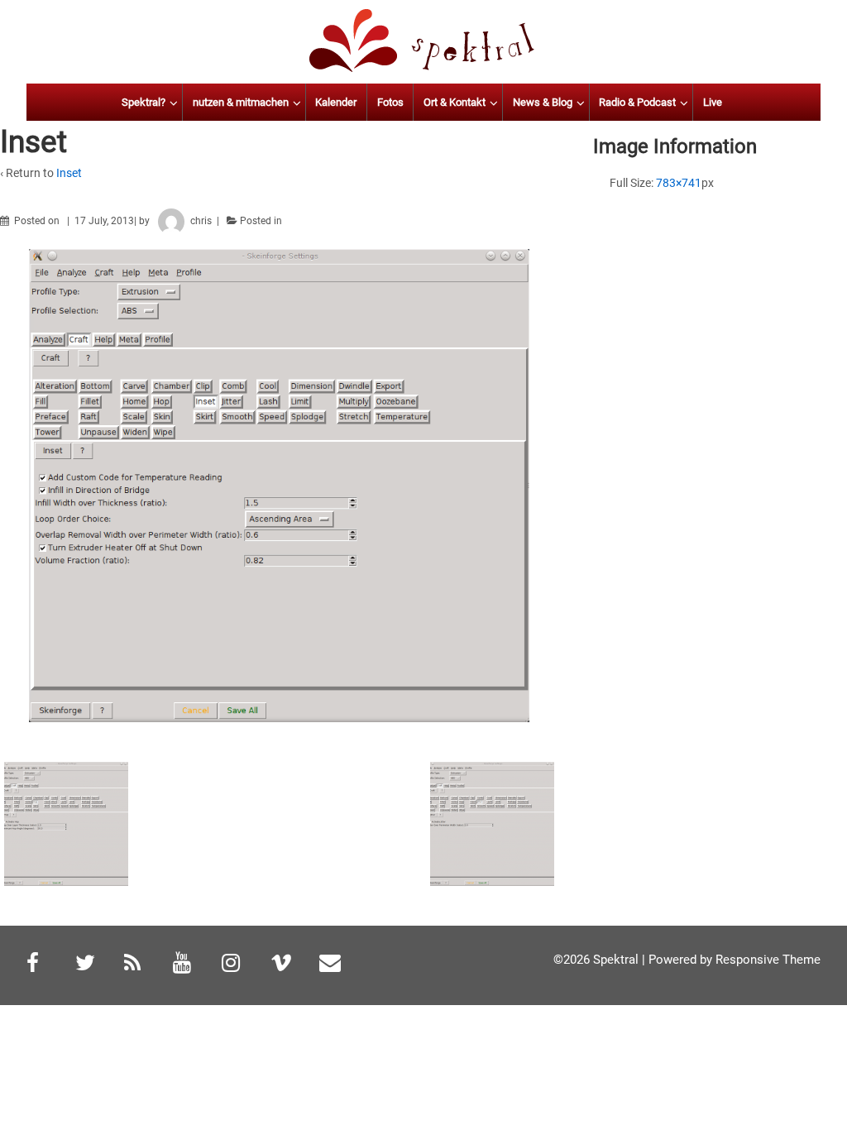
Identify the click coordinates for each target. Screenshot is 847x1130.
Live (712, 102)
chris (201, 221)
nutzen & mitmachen (241, 102)
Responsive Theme (768, 959)
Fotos (390, 102)
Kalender (336, 102)
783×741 (678, 182)
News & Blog (542, 102)
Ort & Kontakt (455, 102)
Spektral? (143, 102)
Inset (69, 173)
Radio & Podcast (637, 102)
